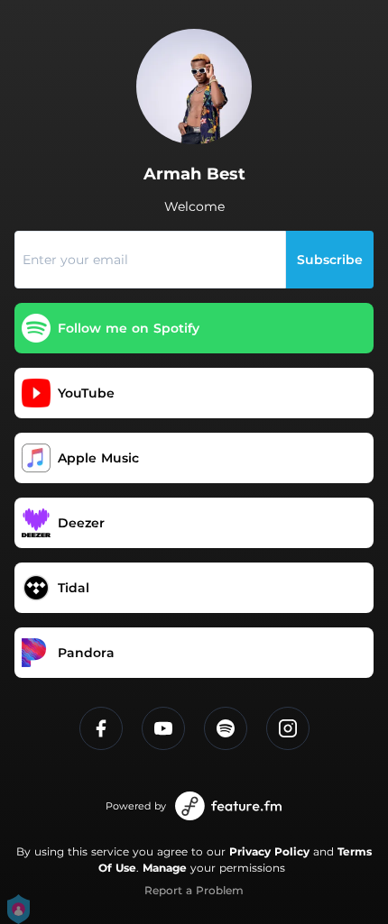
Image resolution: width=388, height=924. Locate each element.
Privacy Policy (269, 851)
